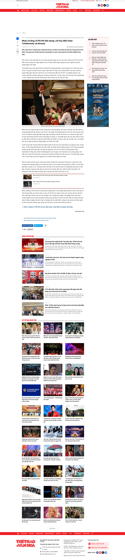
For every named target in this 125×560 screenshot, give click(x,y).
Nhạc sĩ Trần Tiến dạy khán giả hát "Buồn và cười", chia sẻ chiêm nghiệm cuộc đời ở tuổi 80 (74, 399)
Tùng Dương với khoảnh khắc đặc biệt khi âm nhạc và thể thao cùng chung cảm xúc (31, 358)
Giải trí (24, 33)
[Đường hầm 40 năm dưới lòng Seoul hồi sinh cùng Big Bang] (74, 349)
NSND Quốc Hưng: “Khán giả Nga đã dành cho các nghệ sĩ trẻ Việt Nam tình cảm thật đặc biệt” (30, 378)
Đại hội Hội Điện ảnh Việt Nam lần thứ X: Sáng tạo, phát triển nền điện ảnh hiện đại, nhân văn (31, 459)
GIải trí (81, 10)
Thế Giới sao (88, 10)
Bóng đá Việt (50, 10)
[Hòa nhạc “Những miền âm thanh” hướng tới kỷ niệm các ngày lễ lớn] (53, 431)
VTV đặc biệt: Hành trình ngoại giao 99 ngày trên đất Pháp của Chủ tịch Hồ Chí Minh (63, 290)
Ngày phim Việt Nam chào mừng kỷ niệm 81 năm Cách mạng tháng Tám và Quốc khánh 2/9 (31, 501)
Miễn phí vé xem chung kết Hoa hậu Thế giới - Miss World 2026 (53, 336)
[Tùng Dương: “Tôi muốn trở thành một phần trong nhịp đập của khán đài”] (53, 411)
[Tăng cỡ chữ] (17, 49)
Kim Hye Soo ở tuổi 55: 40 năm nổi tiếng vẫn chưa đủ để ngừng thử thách (74, 501)
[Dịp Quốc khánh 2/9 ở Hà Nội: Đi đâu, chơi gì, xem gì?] (33, 277)
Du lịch (75, 10)
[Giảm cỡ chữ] (17, 54)
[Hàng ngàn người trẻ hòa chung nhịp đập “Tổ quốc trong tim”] (31, 431)
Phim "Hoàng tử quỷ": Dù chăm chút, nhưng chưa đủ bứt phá (99, 45)
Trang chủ (18, 33)
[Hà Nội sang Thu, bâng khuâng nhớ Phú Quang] (31, 512)
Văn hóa (68, 10)
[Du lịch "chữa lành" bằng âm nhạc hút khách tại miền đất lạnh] (74, 411)
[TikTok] (108, 0)
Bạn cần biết (96, 10)
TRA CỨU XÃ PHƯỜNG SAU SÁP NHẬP (88, 0)
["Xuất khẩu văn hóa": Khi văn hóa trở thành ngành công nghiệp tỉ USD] (33, 261)
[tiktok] (104, 5)
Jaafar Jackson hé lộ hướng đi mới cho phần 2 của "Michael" (74, 458)
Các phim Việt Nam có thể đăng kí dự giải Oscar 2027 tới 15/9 (52, 479)
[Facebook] (103, 0)
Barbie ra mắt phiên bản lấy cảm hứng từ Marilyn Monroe (52, 521)
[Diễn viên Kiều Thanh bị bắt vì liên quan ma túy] (74, 369)
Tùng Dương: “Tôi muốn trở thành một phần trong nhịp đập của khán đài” (53, 420)
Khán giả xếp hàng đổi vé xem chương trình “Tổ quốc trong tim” (52, 458)
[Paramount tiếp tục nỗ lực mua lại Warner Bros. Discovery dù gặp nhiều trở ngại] (31, 390)
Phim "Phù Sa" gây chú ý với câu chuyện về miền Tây (73, 521)
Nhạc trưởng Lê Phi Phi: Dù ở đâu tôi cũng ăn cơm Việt (46, 181)
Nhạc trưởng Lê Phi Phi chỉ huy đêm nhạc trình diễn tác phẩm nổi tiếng (50, 175)
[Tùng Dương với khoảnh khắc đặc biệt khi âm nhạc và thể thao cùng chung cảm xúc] (31, 349)
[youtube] (102, 5)
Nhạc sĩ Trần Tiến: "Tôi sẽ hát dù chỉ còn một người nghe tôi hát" (74, 440)
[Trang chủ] (18, 10)
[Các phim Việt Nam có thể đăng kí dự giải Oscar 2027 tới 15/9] (53, 471)
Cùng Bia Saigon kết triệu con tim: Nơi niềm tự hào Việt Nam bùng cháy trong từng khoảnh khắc (52, 358)
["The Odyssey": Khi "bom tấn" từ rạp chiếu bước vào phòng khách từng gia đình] (74, 471)
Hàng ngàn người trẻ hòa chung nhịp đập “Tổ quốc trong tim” (30, 440)
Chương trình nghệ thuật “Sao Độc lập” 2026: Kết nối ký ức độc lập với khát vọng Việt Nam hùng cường (63, 243)
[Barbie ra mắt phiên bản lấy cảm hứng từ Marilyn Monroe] (53, 512)
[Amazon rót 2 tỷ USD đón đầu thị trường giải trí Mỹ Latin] (53, 492)
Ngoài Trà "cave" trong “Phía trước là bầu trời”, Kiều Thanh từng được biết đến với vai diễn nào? (53, 378)
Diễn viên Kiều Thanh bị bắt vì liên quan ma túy (74, 378)
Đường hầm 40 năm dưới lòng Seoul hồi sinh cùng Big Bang (73, 357)
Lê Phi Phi (30, 229)
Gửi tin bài (99, 0)
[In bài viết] (17, 45)
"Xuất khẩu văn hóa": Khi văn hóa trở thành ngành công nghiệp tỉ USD (64, 258)
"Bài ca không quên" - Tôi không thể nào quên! (53, 398)
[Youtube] (105, 0)
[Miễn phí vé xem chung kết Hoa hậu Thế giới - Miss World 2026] (53, 328)
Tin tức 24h (34, 10)
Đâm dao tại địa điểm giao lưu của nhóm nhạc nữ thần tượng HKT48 (99, 77)
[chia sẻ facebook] (17, 42)
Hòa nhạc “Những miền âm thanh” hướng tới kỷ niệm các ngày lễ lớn (52, 440)
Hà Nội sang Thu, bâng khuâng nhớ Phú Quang (31, 521)
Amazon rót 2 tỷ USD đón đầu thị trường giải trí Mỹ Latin (52, 500)
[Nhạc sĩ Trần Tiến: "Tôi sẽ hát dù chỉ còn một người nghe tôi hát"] (74, 431)
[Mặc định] (17, 52)
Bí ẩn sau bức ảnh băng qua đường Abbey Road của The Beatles (74, 336)
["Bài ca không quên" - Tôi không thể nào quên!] (53, 390)
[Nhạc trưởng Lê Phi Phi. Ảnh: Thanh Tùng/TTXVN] (53, 102)
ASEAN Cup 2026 (25, 10)
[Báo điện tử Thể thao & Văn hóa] (62, 5)
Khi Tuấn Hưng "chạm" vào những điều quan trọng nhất (99, 70)
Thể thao (41, 10)
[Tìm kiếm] (17, 5)
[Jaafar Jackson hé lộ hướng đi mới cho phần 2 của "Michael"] (74, 450)
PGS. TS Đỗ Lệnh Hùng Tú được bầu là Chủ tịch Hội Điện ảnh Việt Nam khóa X (64, 306)
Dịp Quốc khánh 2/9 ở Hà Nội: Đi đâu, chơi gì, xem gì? (63, 273)
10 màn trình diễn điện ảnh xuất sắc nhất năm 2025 (99, 52)
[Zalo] (107, 5)
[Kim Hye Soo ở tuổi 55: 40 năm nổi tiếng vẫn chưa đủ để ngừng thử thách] (74, 492)
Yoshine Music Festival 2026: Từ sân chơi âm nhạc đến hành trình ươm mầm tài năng (30, 420)
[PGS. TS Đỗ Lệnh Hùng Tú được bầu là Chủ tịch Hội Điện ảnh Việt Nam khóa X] (33, 309)
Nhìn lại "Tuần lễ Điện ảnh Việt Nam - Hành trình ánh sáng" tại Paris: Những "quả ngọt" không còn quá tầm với (99, 61)
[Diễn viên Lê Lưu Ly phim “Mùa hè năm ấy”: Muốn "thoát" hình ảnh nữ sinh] (31, 328)
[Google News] (75, 47)
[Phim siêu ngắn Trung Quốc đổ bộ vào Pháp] (31, 471)
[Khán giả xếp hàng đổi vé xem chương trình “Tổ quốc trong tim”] (53, 450)
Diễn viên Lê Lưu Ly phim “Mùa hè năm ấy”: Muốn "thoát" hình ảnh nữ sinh (31, 337)
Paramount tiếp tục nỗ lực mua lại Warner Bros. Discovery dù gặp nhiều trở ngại (31, 399)
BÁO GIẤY (76, 0)
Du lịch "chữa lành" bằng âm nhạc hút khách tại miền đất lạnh (74, 419)
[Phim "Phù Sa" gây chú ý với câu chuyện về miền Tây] (74, 512)
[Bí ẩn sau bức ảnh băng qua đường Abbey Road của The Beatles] (74, 328)
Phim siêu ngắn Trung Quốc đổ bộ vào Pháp (31, 479)
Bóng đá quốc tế (59, 10)
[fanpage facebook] (99, 5)
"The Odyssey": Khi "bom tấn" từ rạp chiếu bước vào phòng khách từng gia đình (74, 480)
